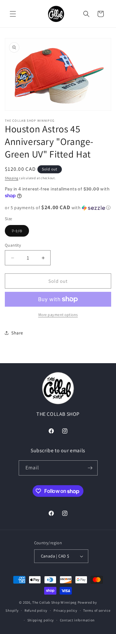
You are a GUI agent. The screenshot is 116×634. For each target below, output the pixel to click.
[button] (13, 14)
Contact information (77, 620)
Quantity (13, 245)
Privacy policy (65, 610)
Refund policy (35, 610)
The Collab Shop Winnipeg (54, 602)
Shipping (11, 178)
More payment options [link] (58, 314)
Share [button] (17, 333)
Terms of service (96, 610)
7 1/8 (20, 232)
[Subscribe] (90, 468)
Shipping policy (40, 620)
